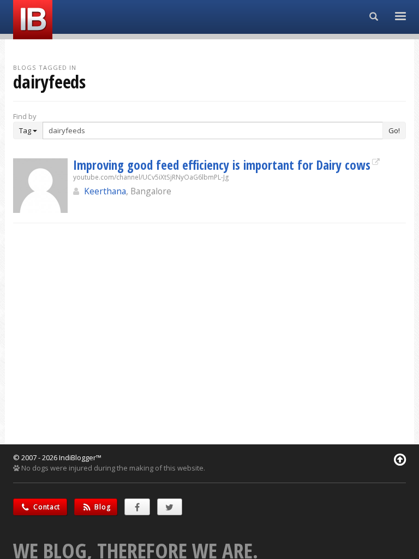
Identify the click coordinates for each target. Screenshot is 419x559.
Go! (394, 130)
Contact (46, 507)
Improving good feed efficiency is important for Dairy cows (221, 165)
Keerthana (105, 191)
